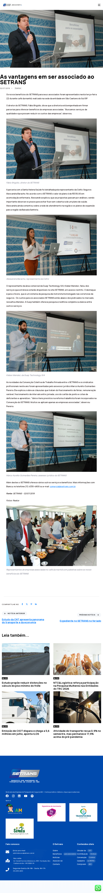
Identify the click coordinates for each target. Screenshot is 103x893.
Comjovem (84, 864)
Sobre (55, 850)
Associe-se (58, 861)
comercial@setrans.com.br (63, 486)
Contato (56, 864)
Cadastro (85, 861)
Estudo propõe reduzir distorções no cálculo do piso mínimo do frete (24, 684)
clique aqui (67, 792)
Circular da (84, 850)
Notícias (56, 857)
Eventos (18, 88)
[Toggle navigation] (84, 5)
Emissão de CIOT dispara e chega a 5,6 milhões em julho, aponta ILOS (25, 732)
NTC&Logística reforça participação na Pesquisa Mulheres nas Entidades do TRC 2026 (75, 685)
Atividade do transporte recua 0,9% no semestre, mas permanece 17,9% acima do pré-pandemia (77, 734)
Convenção (86, 857)
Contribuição (86, 854)
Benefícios (63, 854)
